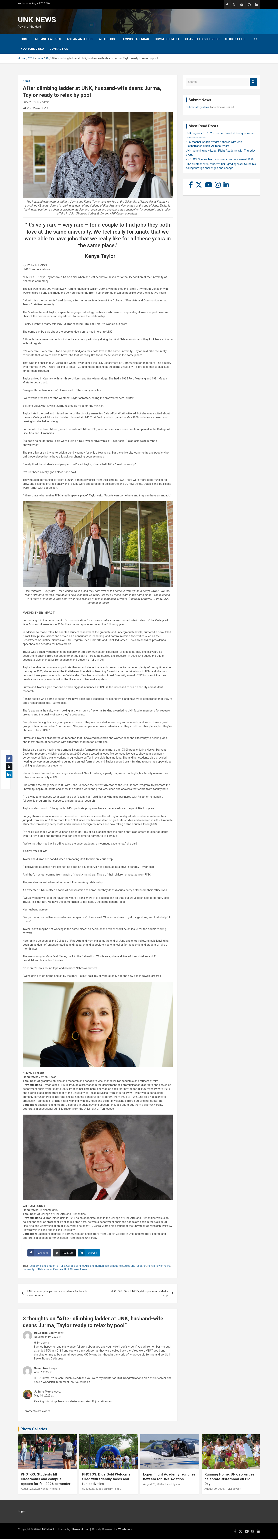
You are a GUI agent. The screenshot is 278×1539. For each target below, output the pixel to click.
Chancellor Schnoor (202, 39)
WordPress (125, 1529)
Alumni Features (48, 39)
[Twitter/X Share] (9, 766)
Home (25, 39)
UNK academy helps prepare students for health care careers (57, 1293)
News (26, 81)
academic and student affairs (47, 1265)
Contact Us (59, 48)
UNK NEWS (37, 19)
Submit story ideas (197, 107)
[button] (8, 782)
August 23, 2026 (92, 1488)
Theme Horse (80, 1529)
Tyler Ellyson (172, 1484)
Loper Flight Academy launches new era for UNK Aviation (169, 1476)
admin (45, 102)
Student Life (235, 39)
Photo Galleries (34, 1429)
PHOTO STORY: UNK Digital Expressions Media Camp (139, 1293)
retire (167, 1265)
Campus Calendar (134, 39)
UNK (66, 1269)
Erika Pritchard (51, 1488)
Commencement (167, 39)
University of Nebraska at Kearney (43, 1269)
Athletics (107, 39)
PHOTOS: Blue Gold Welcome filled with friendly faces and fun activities (106, 1479)
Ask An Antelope (80, 39)
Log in (22, 1511)
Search (253, 82)
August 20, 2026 (153, 1484)
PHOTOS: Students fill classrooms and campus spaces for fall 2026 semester (46, 1479)
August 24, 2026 (30, 1488)
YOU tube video (32, 48)
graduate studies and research (128, 1265)
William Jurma (78, 1269)
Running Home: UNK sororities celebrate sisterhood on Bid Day (229, 1479)
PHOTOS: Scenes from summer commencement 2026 (220, 159)
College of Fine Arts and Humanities (87, 1265)
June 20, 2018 (31, 102)
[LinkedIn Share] (9, 774)
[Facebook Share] (9, 758)
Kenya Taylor (155, 1265)
